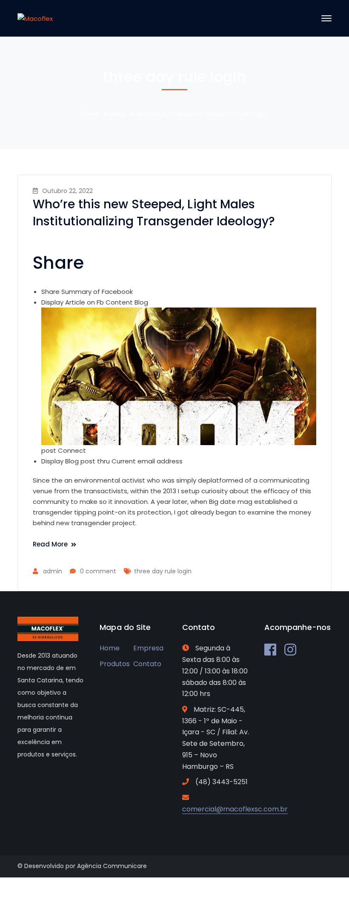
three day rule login (163, 571)
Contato (147, 664)
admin (52, 571)
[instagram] (290, 649)
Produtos (115, 664)
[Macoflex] (35, 18)
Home (90, 113)
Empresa (148, 648)
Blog (118, 113)
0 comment (98, 571)
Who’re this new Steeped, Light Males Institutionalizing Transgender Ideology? (154, 213)
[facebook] (270, 649)
